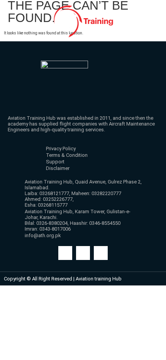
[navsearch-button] (151, 47)
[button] (11, 44)
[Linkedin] (101, 253)
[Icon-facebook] (65, 253)
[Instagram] (83, 253)
